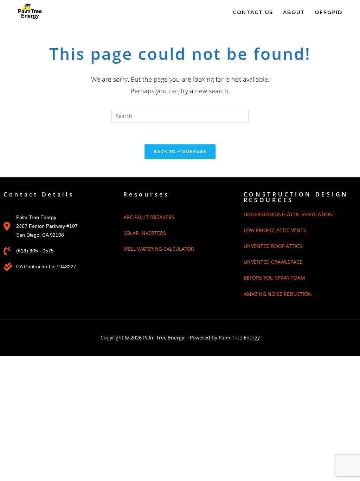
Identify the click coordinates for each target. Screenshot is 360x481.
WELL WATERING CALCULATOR (158, 248)
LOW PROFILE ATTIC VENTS (275, 230)
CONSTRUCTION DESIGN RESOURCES (296, 197)
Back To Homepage (180, 151)
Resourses (146, 194)
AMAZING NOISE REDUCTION (278, 294)
